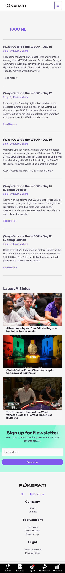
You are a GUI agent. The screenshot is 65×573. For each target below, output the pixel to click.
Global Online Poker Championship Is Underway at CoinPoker (29, 372)
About (33, 508)
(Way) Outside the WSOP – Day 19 (27, 47)
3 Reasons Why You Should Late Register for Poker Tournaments (31, 330)
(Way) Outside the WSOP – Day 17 (27, 93)
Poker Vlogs (32, 534)
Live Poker (32, 527)
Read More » (10, 124)
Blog (5, 50)
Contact (33, 511)
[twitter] (22, 494)
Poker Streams (32, 530)
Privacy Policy (32, 553)
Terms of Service (32, 549)
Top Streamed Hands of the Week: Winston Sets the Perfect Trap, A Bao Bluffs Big (29, 415)
